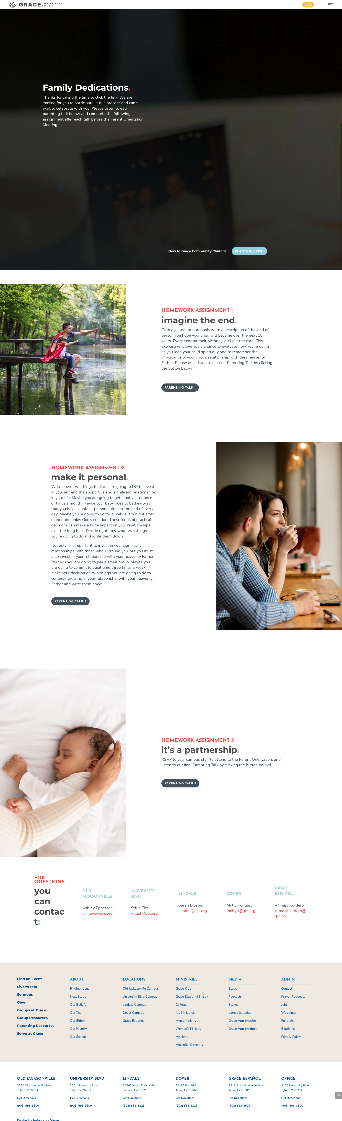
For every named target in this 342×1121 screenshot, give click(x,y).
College (181, 1004)
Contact (286, 988)
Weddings (288, 1012)
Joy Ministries (185, 1012)
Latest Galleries (240, 1012)
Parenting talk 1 (180, 388)
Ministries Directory (189, 1045)
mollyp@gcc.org (241, 910)
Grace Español (133, 1020)
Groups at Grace (31, 1010)
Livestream (27, 987)
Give (308, 5)
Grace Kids (183, 988)
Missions (182, 1037)
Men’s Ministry (186, 1020)
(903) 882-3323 (134, 1106)
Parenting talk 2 (70, 601)
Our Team (77, 1012)
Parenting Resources (35, 1026)
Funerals (287, 1020)
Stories (234, 1004)
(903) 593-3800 (28, 1106)
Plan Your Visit (249, 251)
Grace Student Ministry (192, 996)
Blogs (233, 988)
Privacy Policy (291, 1037)
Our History (78, 1029)
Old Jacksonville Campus (141, 988)
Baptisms (288, 1029)
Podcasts (235, 996)
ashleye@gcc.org (97, 913)
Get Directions (26, 1098)
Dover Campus (133, 1012)
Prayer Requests (293, 996)
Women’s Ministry (188, 1029)
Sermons (25, 994)
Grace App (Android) (244, 1029)
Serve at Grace (30, 1034)
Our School (78, 1037)
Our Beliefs (78, 1004)
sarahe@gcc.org (192, 910)
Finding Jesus (79, 988)
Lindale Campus (134, 1004)
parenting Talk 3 (180, 783)
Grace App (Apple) (242, 1020)
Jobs (284, 1004)
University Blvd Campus (140, 996)
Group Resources (32, 1018)
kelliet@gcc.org (144, 913)
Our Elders (78, 1020)
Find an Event (29, 979)
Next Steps (78, 996)
